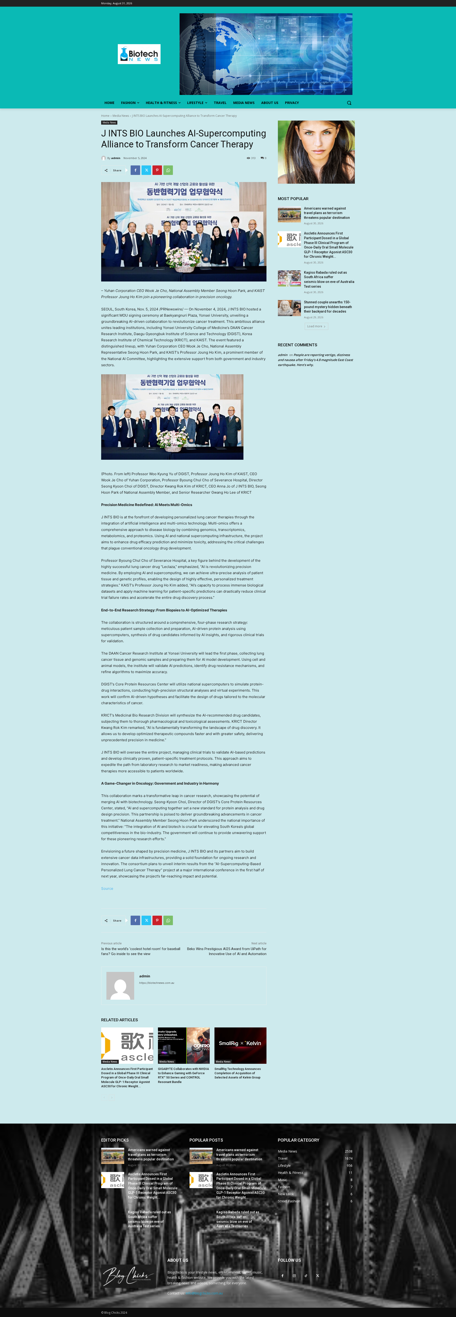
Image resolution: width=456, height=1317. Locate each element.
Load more (314, 326)
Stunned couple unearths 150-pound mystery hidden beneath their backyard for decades (328, 306)
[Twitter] (146, 170)
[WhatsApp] (168, 170)
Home (105, 116)
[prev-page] (104, 1098)
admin (115, 158)
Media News (121, 116)
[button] (349, 102)
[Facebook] (135, 170)
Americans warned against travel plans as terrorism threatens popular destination (327, 213)
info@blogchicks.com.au (204, 1293)
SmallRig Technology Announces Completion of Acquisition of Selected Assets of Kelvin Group (237, 1073)
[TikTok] (305, 1275)
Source (107, 888)
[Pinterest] (157, 170)
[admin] (104, 158)
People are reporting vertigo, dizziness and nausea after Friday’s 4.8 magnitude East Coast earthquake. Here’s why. (315, 360)
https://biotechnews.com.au (156, 982)
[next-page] (112, 1098)
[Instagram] (294, 1275)
